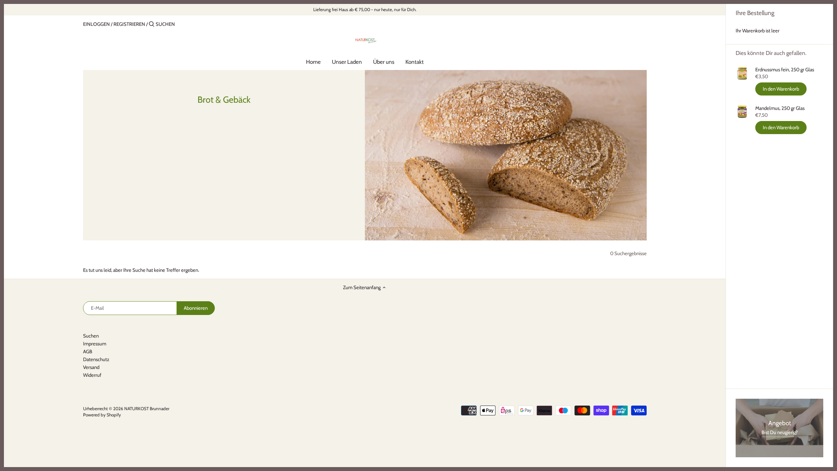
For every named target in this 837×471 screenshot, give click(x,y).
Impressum (94, 344)
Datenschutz (96, 359)
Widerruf (92, 375)
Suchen (91, 336)
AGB (87, 352)
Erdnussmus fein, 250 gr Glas (784, 70)
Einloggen (96, 24)
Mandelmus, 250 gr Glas (780, 108)
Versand (91, 367)
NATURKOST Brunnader (146, 408)
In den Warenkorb (781, 89)
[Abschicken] (151, 24)
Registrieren (129, 24)
